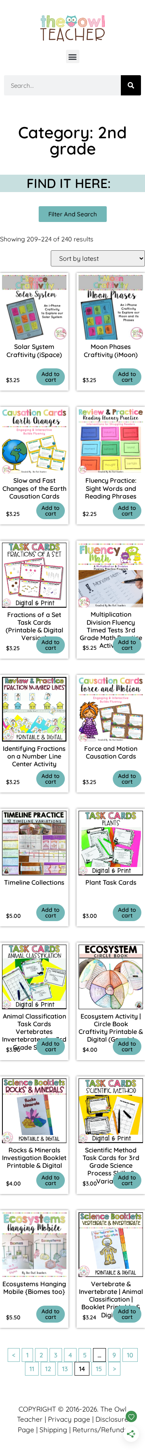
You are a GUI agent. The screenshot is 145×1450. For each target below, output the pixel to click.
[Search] (131, 85)
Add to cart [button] (50, 376)
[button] (72, 56)
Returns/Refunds (99, 1429)
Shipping (53, 1429)
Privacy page (69, 1419)
